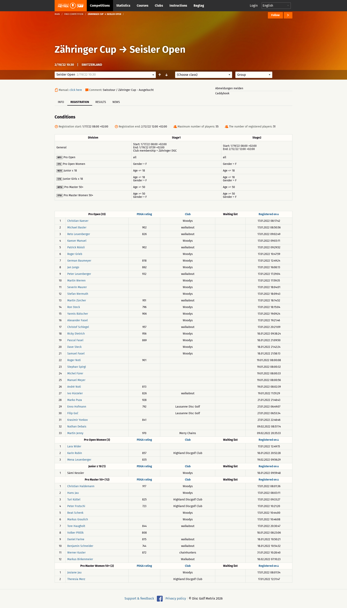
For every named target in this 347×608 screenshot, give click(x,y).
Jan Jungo (73, 267)
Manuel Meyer (76, 380)
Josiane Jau (74, 572)
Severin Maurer (77, 287)
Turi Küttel (73, 499)
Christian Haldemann (80, 486)
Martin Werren (76, 280)
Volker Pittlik (75, 532)
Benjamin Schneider (80, 546)
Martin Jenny (75, 433)
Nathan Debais (76, 426)
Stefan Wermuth (77, 294)
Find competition (73, 14)
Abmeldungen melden (229, 88)
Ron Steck (73, 307)
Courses (142, 5)
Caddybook (222, 93)
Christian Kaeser (77, 221)
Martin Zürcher (76, 300)
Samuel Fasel (76, 353)
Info (61, 102)
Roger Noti (74, 360)
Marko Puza (74, 400)
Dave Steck (74, 347)
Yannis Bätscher (77, 313)
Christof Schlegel (78, 327)
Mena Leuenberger (79, 459)
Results (100, 102)
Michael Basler (76, 227)
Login (254, 5)
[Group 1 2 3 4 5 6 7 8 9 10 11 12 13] (253, 75)
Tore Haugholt (76, 526)
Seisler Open (158, 49)
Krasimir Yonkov (77, 420)
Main (57, 14)
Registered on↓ (269, 214)
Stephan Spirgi (76, 367)
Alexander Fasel (77, 320)
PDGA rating (144, 214)
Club (188, 214)
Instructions (178, 5)
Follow (275, 15)
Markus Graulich (77, 519)
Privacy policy (175, 598)
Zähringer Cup (85, 49)
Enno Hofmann (76, 406)
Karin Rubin (74, 453)
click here (75, 90)
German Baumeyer (79, 260)
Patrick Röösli (76, 247)
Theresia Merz (76, 579)
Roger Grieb (74, 254)
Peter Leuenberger (79, 274)
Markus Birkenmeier (80, 559)
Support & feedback (139, 598)
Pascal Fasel (75, 340)
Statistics (123, 5)
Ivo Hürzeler (75, 393)
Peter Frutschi (76, 506)
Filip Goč (72, 413)
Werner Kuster (76, 552)
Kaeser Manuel (76, 240)
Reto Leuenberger (78, 234)
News (116, 102)
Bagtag (199, 5)
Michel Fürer (75, 373)
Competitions (100, 5)
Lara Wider (74, 446)
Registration (79, 102)
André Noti (74, 386)
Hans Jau (73, 493)
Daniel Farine (75, 539)
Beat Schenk (75, 513)
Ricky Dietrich (76, 333)
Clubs (159, 5)
